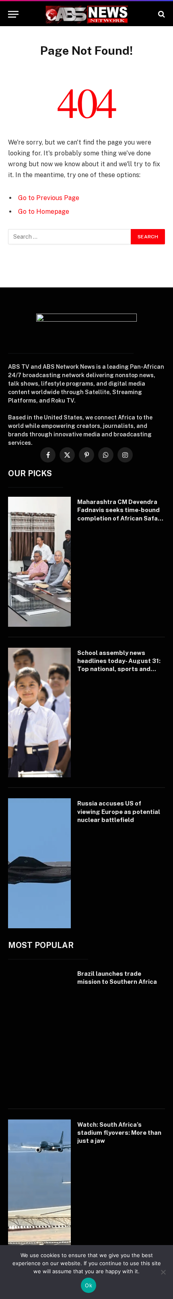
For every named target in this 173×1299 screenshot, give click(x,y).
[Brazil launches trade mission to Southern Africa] (39, 1034)
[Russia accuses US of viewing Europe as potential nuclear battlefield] (39, 863)
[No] (163, 1272)
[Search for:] (70, 236)
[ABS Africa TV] (86, 14)
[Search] (161, 14)
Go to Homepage (43, 211)
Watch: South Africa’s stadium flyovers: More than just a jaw (119, 1132)
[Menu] (13, 14)
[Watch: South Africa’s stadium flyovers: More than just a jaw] (39, 1184)
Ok (88, 1285)
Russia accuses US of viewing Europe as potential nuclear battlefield (118, 811)
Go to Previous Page (48, 198)
